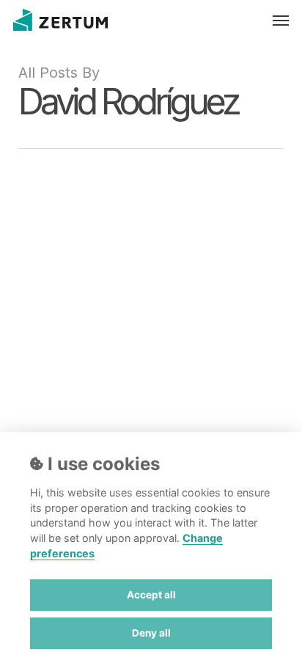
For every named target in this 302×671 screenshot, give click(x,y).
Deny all (151, 633)
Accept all (151, 595)
